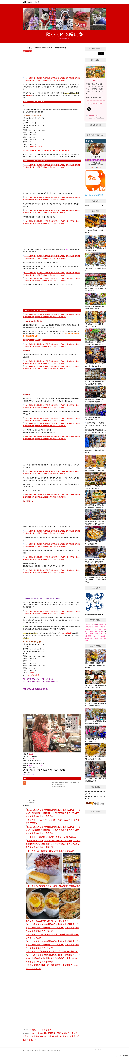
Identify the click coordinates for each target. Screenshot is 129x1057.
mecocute (37, 51)
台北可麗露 (72, 1033)
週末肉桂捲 (74, 1036)
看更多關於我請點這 (28, 774)
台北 (24, 2)
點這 (89, 94)
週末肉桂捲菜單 (29, 1040)
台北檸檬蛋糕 (37, 1036)
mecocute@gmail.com (36, 763)
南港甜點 (52, 1033)
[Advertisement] (51, 65)
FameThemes (104, 1049)
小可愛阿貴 (31, 758)
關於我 (36, 2)
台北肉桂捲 (49, 1036)
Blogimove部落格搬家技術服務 (121, 1055)
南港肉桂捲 (62, 1033)
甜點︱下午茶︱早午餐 (27, 51)
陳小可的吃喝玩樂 (64, 34)
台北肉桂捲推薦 (62, 1036)
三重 (30, 2)
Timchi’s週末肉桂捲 (35, 146)
